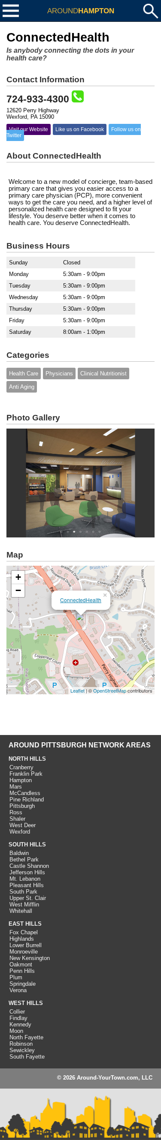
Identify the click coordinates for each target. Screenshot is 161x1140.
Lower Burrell (25, 945)
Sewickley (22, 1050)
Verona (18, 990)
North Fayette (26, 1037)
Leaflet (77, 690)
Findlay (18, 1018)
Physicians (59, 373)
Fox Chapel (23, 932)
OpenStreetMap (109, 690)
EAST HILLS (25, 924)
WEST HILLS (26, 1003)
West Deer (22, 825)
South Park (23, 891)
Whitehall (20, 911)
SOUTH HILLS (27, 844)
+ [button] (18, 577)
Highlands (21, 939)
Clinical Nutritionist (103, 373)
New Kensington (29, 958)
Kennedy (20, 1024)
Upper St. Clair (27, 898)
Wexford (19, 831)
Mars (15, 786)
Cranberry (21, 767)
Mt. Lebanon (24, 879)
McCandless (24, 793)
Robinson (21, 1044)
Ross (15, 812)
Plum (15, 977)
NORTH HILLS (27, 759)
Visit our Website (28, 129)
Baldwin (19, 853)
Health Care (23, 373)
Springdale (22, 984)
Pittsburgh (22, 806)
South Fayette (27, 1056)
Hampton (20, 780)
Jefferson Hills (27, 872)
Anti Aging (21, 387)
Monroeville (23, 951)
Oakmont (20, 964)
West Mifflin (24, 904)
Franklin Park (26, 774)
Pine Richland (26, 799)
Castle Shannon (29, 866)
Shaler (17, 819)
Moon (16, 1031)
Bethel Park (24, 859)
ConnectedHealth (80, 599)
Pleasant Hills (26, 885)
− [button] (18, 590)
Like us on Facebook (79, 129)
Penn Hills (22, 971)
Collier (17, 1011)
